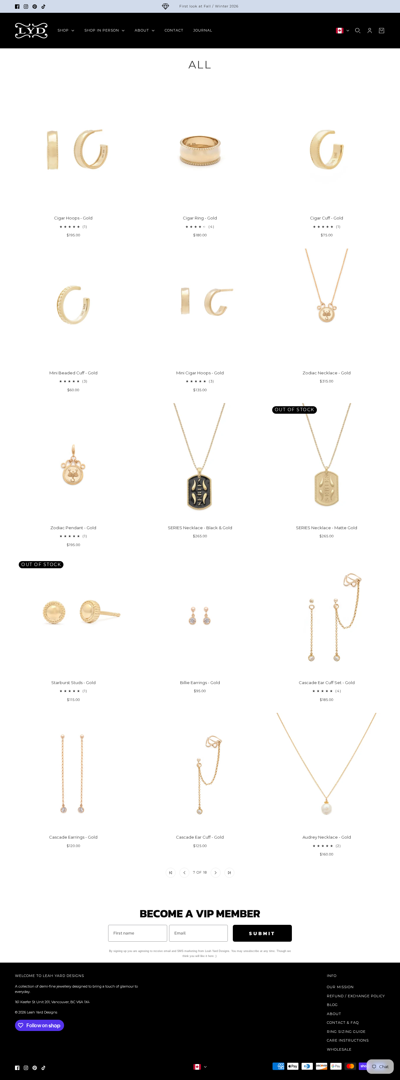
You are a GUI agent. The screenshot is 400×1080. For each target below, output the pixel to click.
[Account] (369, 30)
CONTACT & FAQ (343, 1022)
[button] (171, 873)
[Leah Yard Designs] (31, 30)
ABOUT (334, 1014)
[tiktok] (43, 6)
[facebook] (17, 6)
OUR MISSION (340, 987)
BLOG (332, 1005)
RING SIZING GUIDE (346, 1031)
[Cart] (381, 30)
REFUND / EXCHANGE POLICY (356, 996)
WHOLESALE (339, 1049)
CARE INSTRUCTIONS (348, 1040)
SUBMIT (262, 933)
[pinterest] (34, 6)
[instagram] (25, 6)
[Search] (357, 30)
